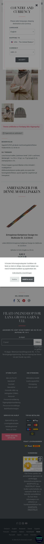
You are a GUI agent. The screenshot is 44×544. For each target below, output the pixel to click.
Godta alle (28, 279)
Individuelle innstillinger (22, 273)
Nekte (14, 279)
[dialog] (22, 272)
